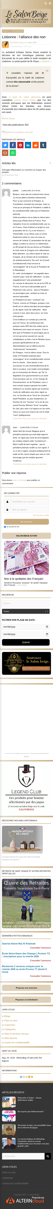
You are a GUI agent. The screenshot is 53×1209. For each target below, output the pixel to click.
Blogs (7, 1016)
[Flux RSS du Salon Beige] (29, 1077)
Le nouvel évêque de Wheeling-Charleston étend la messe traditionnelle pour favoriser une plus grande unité (33, 1142)
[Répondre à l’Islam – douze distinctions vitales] (9, 1106)
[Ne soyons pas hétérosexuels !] (9, 1120)
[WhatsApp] (13, 153)
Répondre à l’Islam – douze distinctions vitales (29, 1099)
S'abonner (7, 1178)
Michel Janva (18, 42)
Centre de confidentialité (16, 1042)
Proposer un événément (26, 1000)
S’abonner (9, 1025)
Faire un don (10, 1020)
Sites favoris (10, 1038)
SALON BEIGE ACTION (26, 536)
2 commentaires (16, 46)
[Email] (5, 153)
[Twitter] (5, 145)
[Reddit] (35, 145)
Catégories (10, 1029)
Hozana (26, 756)
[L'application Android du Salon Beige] (32, 1077)
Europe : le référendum (13, 31)
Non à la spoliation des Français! (23, 578)
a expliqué (44, 61)
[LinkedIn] (28, 145)
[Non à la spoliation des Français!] (26, 574)
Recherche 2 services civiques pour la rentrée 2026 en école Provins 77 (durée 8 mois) (24, 969)
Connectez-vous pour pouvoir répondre (30, 418)
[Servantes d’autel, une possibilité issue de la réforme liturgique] (9, 1134)
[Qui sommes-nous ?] (21, 1077)
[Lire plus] (22, 585)
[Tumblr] (43, 145)
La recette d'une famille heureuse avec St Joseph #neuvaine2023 (25, 753)
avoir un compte (19, 480)
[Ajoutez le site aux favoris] (26, 1077)
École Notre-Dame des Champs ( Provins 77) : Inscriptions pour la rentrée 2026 (26, 955)
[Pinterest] (20, 145)
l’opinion (28, 73)
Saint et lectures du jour (16, 1034)
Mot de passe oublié (41, 515)
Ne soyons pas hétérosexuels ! (31, 1111)
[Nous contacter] (24, 1077)
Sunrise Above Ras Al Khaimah (18, 943)
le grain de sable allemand (24, 97)
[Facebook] (13, 145)
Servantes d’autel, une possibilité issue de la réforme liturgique (34, 1126)
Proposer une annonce (26, 988)
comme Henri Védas (24, 100)
